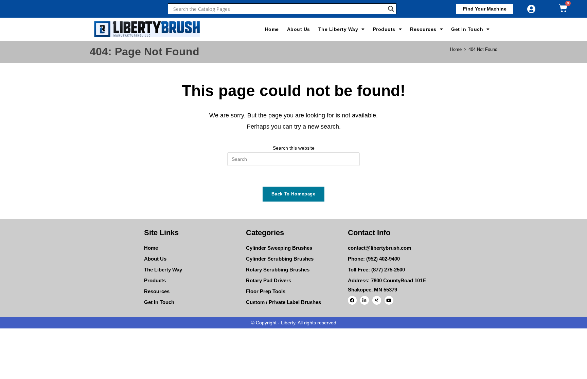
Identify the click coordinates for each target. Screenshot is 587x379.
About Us (298, 29)
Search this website (294, 148)
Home (272, 29)
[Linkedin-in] (364, 300)
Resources (423, 29)
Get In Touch (467, 29)
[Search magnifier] (391, 9)
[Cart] (563, 8)
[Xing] (376, 300)
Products (384, 29)
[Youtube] (389, 300)
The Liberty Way (338, 29)
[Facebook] (352, 300)
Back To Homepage (293, 193)
